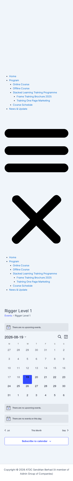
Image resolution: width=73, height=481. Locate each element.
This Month (36, 430)
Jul (8, 430)
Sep (64, 430)
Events (8, 315)
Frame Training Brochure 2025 (34, 96)
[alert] (36, 327)
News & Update (18, 108)
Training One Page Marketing (33, 100)
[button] (36, 185)
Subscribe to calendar (34, 441)
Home (12, 76)
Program (14, 80)
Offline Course (21, 88)
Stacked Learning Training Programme (35, 92)
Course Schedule (22, 104)
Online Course (21, 84)
